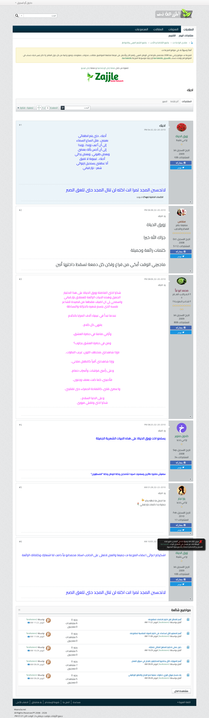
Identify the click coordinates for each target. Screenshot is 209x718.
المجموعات (141, 29)
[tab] (186, 101)
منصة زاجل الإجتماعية (106, 68)
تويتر (179, 167)
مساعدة (76, 702)
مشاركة (179, 163)
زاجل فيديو (85, 68)
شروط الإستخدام (52, 702)
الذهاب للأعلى (22, 702)
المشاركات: (184, 157)
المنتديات (189, 29)
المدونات (173, 29)
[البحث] (16, 16)
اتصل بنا (66, 702)
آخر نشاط (174, 101)
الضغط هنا (165, 544)
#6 (20, 541)
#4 (20, 424)
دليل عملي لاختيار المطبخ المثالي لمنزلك (165, 647)
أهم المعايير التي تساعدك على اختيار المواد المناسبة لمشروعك (155, 633)
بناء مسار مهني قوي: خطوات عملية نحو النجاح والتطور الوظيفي (154, 675)
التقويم (172, 35)
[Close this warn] (201, 541)
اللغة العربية (184, 702)
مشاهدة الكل (181, 691)
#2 (20, 210)
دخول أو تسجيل (24, 3)
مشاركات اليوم (186, 35)
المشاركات (187, 101)
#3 (20, 279)
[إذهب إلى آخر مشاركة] (29, 622)
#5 (20, 487)
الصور (164, 101)
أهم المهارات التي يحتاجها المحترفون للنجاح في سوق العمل (156, 661)
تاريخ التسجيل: (183, 150)
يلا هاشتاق (37, 702)
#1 (20, 125)
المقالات (158, 29)
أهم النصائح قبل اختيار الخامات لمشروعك (164, 619)
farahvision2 (164, 622)
